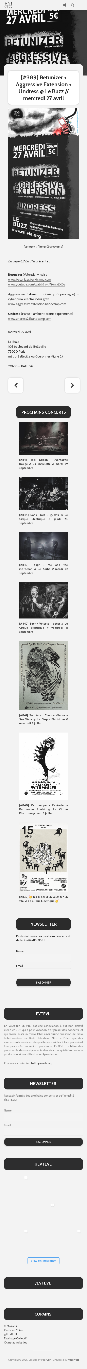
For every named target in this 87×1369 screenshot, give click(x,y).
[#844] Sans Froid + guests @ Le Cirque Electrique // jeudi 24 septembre (43, 519)
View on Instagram (43, 1260)
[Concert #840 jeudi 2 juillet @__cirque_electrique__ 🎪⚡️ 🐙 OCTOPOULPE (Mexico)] (43, 1240)
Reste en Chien (13, 1330)
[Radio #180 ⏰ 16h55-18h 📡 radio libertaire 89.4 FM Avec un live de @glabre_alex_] (17, 1187)
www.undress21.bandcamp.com (29, 319)
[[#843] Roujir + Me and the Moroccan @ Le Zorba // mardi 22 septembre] (43, 545)
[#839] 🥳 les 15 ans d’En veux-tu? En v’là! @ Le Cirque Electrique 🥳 (43, 899)
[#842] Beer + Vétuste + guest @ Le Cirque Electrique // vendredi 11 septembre (43, 628)
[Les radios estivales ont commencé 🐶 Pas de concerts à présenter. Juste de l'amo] (17, 1214)
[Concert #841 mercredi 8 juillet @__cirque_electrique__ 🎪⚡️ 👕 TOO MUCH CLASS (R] (17, 1240)
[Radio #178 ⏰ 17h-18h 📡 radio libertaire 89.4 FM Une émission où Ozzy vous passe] (70, 1187)
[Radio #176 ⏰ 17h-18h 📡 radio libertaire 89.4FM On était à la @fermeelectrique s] (70, 1214)
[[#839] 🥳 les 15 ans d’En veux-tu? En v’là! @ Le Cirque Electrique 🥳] (43, 857)
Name (20, 951)
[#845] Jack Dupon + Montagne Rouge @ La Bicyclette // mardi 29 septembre (43, 464)
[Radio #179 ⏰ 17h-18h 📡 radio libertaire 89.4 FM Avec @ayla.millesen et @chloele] (43, 1187)
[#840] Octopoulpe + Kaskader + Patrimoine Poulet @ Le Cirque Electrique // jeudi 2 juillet (43, 809)
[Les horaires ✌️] (70, 1240)
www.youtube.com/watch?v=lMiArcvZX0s (36, 284)
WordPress (73, 1359)
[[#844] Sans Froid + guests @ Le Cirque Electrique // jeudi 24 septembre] (43, 493)
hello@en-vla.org (41, 1063)
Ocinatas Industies (15, 1342)
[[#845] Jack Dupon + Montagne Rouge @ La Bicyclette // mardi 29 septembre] (43, 438)
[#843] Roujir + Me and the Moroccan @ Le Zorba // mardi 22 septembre (43, 569)
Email (19, 966)
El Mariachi (10, 1326)
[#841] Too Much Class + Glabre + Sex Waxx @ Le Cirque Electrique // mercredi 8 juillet (43, 719)
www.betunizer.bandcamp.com (29, 279)
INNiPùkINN (47, 1359)
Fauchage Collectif (15, 1338)
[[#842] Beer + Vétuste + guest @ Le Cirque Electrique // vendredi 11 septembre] (43, 600)
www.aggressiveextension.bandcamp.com (37, 304)
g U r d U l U (11, 1334)
